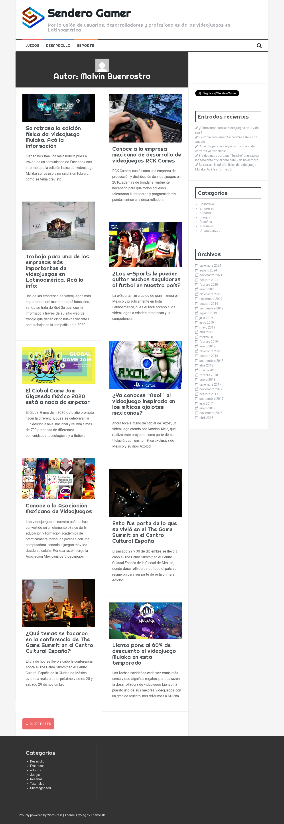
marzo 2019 (208, 337)
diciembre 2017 (210, 384)
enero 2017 (207, 408)
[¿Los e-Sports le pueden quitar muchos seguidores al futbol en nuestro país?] (145, 244)
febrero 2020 (208, 284)
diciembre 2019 (210, 294)
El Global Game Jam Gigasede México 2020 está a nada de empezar (58, 396)
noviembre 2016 (210, 413)
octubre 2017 (208, 394)
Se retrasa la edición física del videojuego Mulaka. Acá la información (53, 137)
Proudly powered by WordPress (41, 815)
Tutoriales (207, 226)
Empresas (207, 208)
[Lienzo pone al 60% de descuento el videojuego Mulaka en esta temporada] (145, 620)
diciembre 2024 (210, 265)
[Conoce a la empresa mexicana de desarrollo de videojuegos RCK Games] (145, 118)
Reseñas (206, 222)
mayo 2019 (207, 327)
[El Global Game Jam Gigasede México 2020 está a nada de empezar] (58, 365)
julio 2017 (206, 403)
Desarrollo (58, 45)
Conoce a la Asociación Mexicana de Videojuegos (59, 508)
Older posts (38, 724)
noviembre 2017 (210, 389)
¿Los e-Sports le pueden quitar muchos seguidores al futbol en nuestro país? (146, 279)
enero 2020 (207, 289)
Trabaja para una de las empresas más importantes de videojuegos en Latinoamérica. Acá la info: (57, 271)
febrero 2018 (208, 375)
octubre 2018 (208, 356)
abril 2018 (206, 365)
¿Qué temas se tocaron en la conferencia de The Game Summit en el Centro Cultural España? (59, 642)
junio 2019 (206, 322)
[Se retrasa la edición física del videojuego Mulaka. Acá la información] (58, 108)
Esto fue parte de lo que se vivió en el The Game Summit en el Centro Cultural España (144, 532)
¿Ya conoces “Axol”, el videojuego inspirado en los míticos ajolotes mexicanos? (143, 404)
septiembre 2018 (211, 360)
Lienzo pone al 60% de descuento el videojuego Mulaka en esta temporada (144, 654)
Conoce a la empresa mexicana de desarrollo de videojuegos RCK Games (146, 154)
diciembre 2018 (210, 351)
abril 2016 (206, 418)
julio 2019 (206, 318)
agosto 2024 (208, 270)
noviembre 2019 (210, 299)
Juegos (32, 45)
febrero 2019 (208, 341)
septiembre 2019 (211, 308)
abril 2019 (206, 332)
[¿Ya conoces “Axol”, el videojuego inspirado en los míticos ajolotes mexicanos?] (145, 364)
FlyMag (81, 815)
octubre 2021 (208, 280)
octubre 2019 (208, 303)
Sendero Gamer (89, 13)
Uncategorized (210, 230)
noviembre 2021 (210, 275)
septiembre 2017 (211, 398)
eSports (85, 45)
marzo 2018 (208, 370)
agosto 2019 (208, 313)
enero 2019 (207, 346)
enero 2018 (207, 379)
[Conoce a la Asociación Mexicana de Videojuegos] (58, 478)
